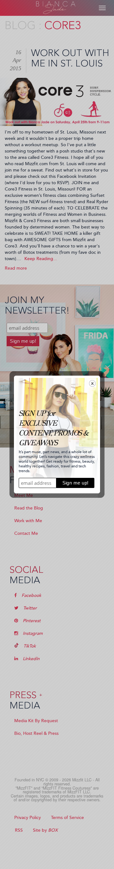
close (92, 383)
